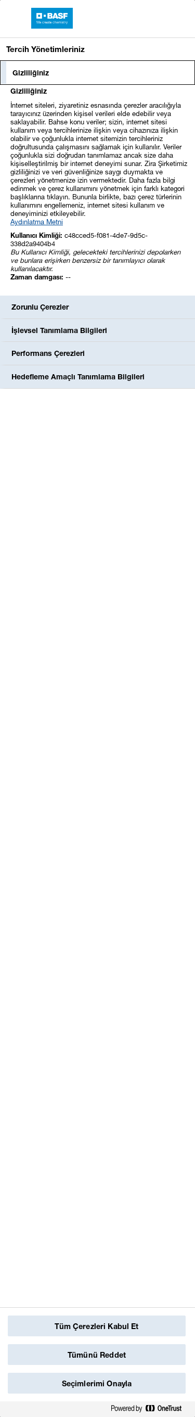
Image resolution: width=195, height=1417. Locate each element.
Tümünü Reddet (97, 1354)
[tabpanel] (98, 189)
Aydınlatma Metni (36, 222)
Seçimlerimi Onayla (97, 1383)
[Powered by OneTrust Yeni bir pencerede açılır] (150, 1408)
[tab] (97, 72)
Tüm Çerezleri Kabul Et (96, 1326)
